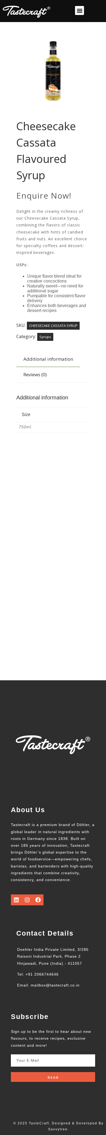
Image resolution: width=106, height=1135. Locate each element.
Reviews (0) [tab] (35, 374)
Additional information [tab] (48, 359)
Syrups (45, 336)
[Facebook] (38, 899)
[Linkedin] (16, 899)
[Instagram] (27, 899)
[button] (79, 10)
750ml (24, 426)
